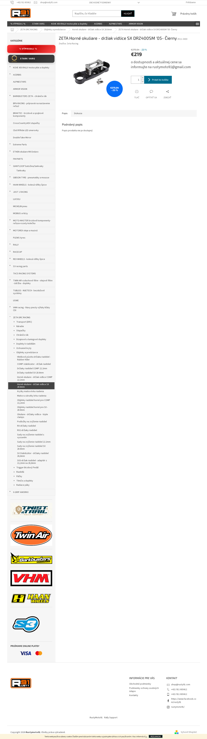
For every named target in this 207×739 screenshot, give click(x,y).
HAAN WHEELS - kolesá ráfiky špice (30, 184)
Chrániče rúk (22, 335)
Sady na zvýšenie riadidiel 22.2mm (34, 442)
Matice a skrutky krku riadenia (31, 395)
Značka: (68, 43)
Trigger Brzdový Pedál (27, 467)
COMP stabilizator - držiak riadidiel (34, 364)
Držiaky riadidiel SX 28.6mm (30, 372)
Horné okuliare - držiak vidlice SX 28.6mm (33, 386)
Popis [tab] (65, 113)
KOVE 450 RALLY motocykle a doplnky (31, 67)
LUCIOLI (16, 199)
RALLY (16, 244)
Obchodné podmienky (100, 2)
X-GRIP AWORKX (20, 492)
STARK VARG (27, 58)
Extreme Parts (20, 144)
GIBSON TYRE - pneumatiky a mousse (31, 177)
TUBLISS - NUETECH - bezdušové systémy (29, 292)
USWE (16, 300)
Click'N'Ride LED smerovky (26, 130)
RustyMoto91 (96, 717)
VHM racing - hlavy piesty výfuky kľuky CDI (31, 309)
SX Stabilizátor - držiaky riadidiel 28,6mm (33, 455)
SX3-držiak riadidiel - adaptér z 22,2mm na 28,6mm (32, 462)
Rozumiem (156, 736)
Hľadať (128, 13)
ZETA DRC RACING (21, 317)
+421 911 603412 (179, 689)
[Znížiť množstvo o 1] (142, 82)
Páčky (19, 476)
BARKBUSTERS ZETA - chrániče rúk (30, 96)
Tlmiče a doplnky (24, 480)
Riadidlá (20, 472)
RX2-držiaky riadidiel (27, 430)
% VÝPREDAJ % (28, 48)
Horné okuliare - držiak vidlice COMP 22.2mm (34, 379)
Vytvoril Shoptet (189, 732)
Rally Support (110, 717)
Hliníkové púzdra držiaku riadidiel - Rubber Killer (34, 358)
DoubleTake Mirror (22, 137)
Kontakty (133, 695)
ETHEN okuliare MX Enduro (25, 151)
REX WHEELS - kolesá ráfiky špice (29, 259)
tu (146, 736)
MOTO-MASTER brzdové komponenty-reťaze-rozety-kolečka (32, 222)
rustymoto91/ (178, 707)
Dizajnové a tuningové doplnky (31, 339)
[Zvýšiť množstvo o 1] (142, 78)
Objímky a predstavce (27, 352)
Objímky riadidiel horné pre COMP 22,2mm (33, 402)
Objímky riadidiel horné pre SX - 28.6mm (32, 409)
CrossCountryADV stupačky (26, 123)
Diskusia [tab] (78, 113)
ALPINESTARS (19, 82)
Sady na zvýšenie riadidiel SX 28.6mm (31, 448)
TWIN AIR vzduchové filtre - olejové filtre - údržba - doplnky (33, 282)
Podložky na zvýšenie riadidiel (32, 421)
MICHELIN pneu (20, 206)
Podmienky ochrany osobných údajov (144, 690)
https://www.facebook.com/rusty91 (183, 700)
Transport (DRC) (24, 322)
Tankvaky (21, 170)
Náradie (20, 326)
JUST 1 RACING (20, 192)
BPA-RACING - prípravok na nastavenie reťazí (31, 105)
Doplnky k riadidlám (25, 343)
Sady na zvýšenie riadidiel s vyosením (30, 436)
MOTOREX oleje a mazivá (25, 230)
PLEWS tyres (19, 237)
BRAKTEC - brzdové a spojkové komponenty (28, 115)
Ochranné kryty (23, 348)
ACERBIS (17, 74)
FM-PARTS (18, 159)
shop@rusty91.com (180, 684)
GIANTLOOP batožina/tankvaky (28, 166)
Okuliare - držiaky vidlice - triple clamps (32, 416)
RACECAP (17, 252)
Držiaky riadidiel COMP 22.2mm (32, 368)
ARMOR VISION (20, 89)
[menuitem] (18, 23)
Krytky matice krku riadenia (30, 391)
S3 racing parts (20, 266)
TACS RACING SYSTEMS (24, 273)
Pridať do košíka (160, 79)
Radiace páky (22, 485)
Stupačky (21, 330)
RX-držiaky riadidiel (26, 426)
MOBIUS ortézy (20, 213)
